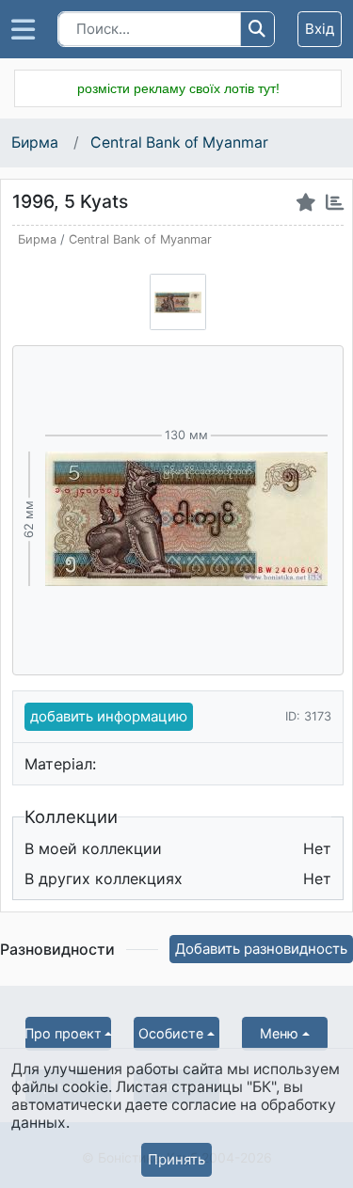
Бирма (36, 142)
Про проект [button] (63, 1033)
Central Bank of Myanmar (179, 142)
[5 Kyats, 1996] (178, 302)
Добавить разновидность (261, 949)
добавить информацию (108, 716)
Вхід (319, 29)
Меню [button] (279, 1033)
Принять (176, 1159)
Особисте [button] (170, 1033)
